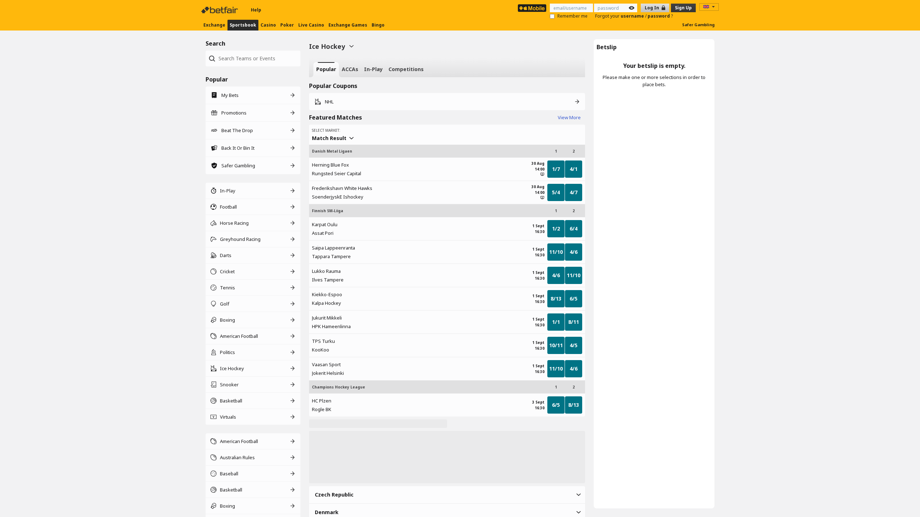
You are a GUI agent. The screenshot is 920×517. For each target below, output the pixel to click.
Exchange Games (347, 25)
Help (256, 10)
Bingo (378, 25)
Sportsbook (243, 25)
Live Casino (311, 25)
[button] (447, 494)
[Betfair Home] (220, 10)
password (659, 16)
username (633, 16)
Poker (287, 25)
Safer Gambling (698, 24)
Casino (268, 25)
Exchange (214, 25)
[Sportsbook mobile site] (532, 8)
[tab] (326, 69)
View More (569, 117)
